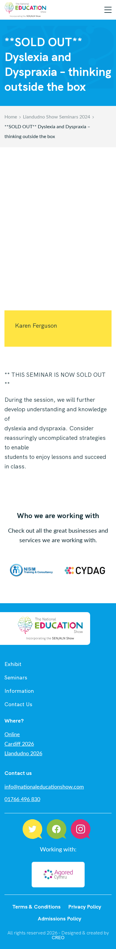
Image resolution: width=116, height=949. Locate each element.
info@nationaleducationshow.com (44, 787)
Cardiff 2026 (19, 744)
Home (10, 117)
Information (19, 690)
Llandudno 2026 (23, 753)
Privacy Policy (84, 906)
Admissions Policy (59, 918)
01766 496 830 (22, 799)
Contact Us (18, 704)
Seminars (15, 677)
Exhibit (12, 664)
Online (12, 734)
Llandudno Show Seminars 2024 (56, 117)
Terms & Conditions (36, 906)
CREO (58, 937)
